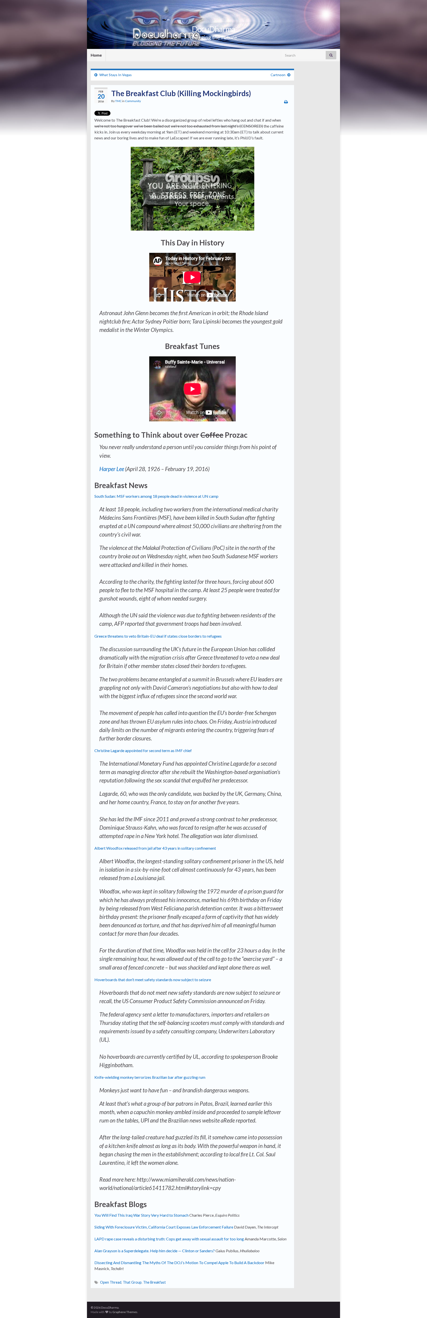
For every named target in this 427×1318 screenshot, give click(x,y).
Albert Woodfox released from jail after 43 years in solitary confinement (155, 848)
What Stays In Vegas (115, 75)
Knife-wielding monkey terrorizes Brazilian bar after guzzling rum (149, 1077)
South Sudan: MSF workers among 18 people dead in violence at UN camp (156, 496)
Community (133, 101)
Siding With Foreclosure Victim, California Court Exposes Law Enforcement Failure (163, 1227)
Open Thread (110, 1282)
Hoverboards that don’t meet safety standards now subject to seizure (152, 979)
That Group (132, 1282)
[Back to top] (416, 1307)
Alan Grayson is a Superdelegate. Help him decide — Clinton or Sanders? (154, 1250)
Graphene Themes (124, 1312)
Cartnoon (278, 75)
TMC (118, 101)
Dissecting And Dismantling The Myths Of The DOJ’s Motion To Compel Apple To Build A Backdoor (179, 1262)
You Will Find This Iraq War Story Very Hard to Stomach (141, 1215)
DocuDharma (213, 29)
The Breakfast (154, 1282)
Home (96, 55)
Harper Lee (111, 469)
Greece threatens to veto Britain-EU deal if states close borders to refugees (158, 636)
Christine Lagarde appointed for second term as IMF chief (143, 750)
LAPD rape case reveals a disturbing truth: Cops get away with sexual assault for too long (169, 1238)
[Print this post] (286, 101)
